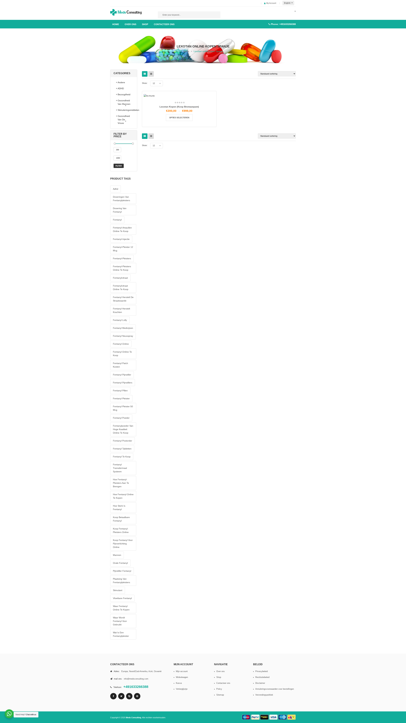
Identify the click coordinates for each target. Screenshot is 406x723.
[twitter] (121, 696)
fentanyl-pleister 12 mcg (123, 249)
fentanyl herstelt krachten (121, 310)
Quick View (186, 156)
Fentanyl (117, 219)
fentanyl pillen (120, 390)
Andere (121, 82)
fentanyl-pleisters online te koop (122, 268)
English (287, 3)
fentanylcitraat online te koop (120, 288)
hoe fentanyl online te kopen (123, 496)
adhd (115, 189)
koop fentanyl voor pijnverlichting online (123, 543)
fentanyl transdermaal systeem (120, 468)
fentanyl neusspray (123, 336)
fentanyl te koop (122, 456)
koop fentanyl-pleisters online (121, 530)
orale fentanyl (120, 563)
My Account (271, 3)
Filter (118, 166)
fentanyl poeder (121, 418)
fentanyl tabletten (122, 448)
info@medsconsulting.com (136, 679)
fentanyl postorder (122, 440)
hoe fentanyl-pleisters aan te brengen (121, 483)
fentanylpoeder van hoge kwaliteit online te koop (123, 429)
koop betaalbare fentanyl (121, 519)
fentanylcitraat (120, 278)
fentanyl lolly (120, 320)
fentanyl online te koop (122, 354)
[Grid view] (144, 74)
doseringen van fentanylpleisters (121, 199)
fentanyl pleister (121, 398)
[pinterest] (137, 696)
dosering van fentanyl (119, 210)
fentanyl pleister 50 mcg (123, 408)
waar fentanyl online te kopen (121, 608)
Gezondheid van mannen (124, 102)
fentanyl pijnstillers (122, 382)
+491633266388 (287, 24)
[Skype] (129, 696)
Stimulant (117, 590)
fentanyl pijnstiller (122, 374)
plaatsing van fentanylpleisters (121, 581)
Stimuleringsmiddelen (126, 110)
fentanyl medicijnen (123, 328)
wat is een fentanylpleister (121, 634)
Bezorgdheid (124, 94)
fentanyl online (121, 344)
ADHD (121, 88)
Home (186, 51)
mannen (117, 555)
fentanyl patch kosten (120, 365)
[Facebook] (113, 696)
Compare (180, 155)
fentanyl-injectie (121, 239)
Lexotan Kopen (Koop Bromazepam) (179, 106)
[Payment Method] (246, 717)
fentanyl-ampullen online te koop (122, 229)
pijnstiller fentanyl (122, 571)
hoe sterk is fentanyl (119, 508)
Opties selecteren (179, 118)
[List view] (151, 74)
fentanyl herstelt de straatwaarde (123, 299)
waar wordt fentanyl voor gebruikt (120, 621)
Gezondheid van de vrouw (124, 119)
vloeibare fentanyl (122, 598)
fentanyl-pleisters (122, 258)
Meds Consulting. (134, 717)
